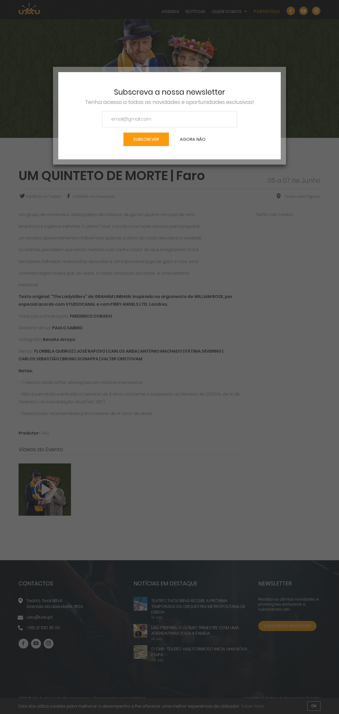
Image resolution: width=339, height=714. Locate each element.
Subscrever (146, 139)
